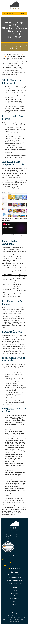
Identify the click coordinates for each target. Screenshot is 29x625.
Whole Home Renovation (14, 580)
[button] (9, 13)
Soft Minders (13, 619)
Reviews (14, 607)
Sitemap (17, 621)
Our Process (14, 593)
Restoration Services (14, 583)
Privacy (18, 619)
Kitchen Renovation (14, 575)
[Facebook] (12, 613)
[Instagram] (16, 613)
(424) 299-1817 (15, 562)
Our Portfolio (14, 598)
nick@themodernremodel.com (15, 565)
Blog (14, 601)
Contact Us (14, 604)
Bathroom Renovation (15, 577)
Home (15, 590)
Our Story (14, 596)
